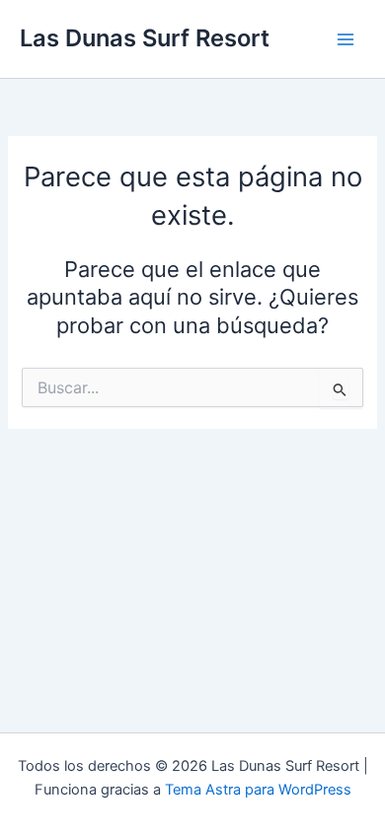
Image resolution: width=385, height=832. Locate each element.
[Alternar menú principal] (345, 38)
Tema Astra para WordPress (258, 789)
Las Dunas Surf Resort (145, 38)
